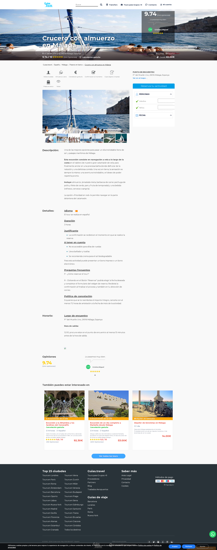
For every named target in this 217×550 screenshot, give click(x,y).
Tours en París (48, 480)
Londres (91, 505)
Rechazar (188, 546)
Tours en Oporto (50, 496)
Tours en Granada (50, 530)
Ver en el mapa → (140, 78)
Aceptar (175, 546)
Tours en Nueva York (51, 505)
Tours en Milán (71, 484)
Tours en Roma (49, 484)
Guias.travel (47, 65)
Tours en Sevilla (49, 513)
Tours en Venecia (72, 488)
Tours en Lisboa (49, 500)
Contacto (152, 5)
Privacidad (126, 479)
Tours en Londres (50, 475)
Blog (90, 486)
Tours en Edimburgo (73, 505)
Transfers (113, 5)
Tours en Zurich (71, 480)
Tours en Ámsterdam (51, 488)
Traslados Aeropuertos (98, 489)
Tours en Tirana (71, 513)
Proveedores (93, 479)
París (90, 508)
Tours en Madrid (49, 509)
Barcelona (92, 501)
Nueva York (93, 515)
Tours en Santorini (72, 509)
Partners (92, 482)
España (57, 65)
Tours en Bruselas (72, 517)
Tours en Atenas (49, 521)
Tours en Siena (71, 500)
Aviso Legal (126, 475)
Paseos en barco (76, 65)
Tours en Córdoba (72, 525)
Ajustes (202, 546)
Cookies (124, 486)
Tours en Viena (71, 475)
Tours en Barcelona (51, 492)
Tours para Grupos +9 (132, 5)
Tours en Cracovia (72, 521)
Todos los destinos (72, 530)
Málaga (64, 65)
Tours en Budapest (73, 492)
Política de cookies (145, 545)
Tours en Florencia (50, 517)
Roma (90, 512)
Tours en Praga (71, 496)
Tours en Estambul (51, 525)
